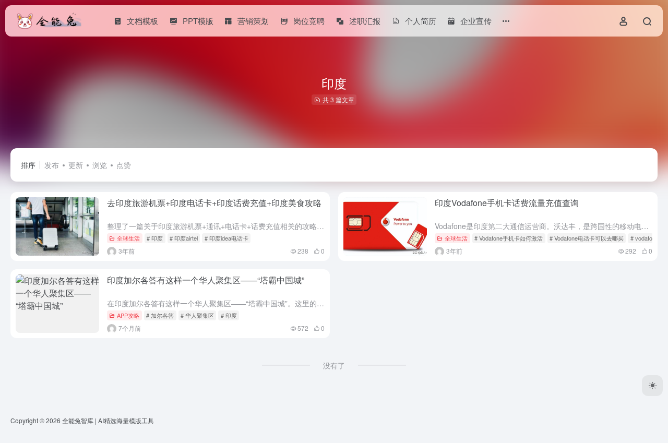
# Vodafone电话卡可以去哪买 (587, 238)
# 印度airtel (184, 238)
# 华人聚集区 (197, 315)
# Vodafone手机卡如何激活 (508, 238)
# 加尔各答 (160, 315)
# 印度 (155, 238)
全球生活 (128, 238)
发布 (51, 165)
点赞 (123, 165)
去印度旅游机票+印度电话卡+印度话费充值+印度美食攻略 (214, 203)
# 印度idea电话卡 (226, 238)
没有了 (334, 365)
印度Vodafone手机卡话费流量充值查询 (507, 203)
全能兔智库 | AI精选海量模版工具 (108, 420)
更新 (75, 165)
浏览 (99, 165)
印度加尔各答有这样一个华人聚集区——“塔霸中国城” (205, 280)
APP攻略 (128, 315)
